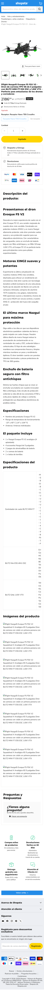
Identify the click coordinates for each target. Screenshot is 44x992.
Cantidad (4, 125)
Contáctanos (22, 976)
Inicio (3, 16)
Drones (4, 21)
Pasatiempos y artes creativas (12, 19)
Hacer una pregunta (19, 816)
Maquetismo (30, 19)
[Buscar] (39, 9)
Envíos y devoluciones (24, 971)
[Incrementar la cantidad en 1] (22, 131)
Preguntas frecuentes (28, 974)
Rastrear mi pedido (12, 974)
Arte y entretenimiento (15, 16)
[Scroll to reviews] (22, 96)
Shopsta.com (22, 986)
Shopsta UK (34, 984)
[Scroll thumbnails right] (41, 75)
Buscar (11, 971)
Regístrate (36, 946)
